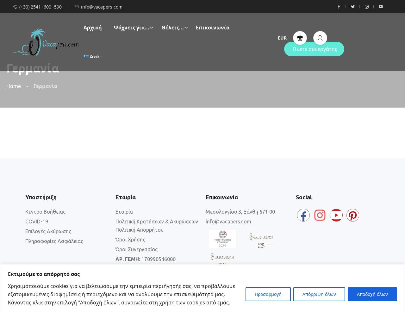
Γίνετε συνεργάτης (315, 49)
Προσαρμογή (268, 294)
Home (13, 86)
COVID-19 (36, 221)
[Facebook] (303, 215)
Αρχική (93, 27)
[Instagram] (320, 215)
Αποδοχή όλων (372, 294)
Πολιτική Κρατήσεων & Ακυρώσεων (156, 221)
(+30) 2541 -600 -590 (40, 7)
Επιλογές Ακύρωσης (48, 231)
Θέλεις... (172, 27)
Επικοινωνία (212, 27)
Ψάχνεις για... (131, 27)
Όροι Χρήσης (130, 239)
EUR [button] (282, 38)
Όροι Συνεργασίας (136, 249)
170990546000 (145, 259)
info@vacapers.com (101, 7)
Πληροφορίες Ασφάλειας (54, 241)
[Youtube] (336, 215)
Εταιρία (124, 212)
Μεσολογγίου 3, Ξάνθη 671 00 (240, 212)
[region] (202, 288)
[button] (300, 38)
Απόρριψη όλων (319, 294)
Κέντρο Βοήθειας (45, 212)
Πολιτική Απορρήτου (139, 230)
